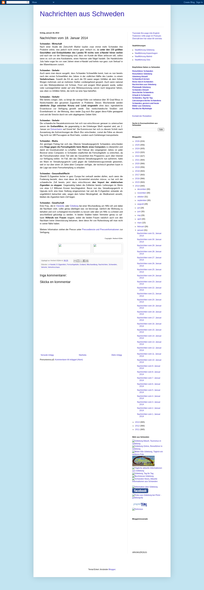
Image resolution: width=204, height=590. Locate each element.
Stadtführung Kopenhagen (146, 53)
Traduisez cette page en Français (146, 36)
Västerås (60, 206)
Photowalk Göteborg (141, 87)
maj (139, 215)
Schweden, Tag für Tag (142, 98)
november (142, 193)
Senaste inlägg (47, 355)
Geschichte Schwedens (143, 92)
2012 (137, 426)
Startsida (82, 355)
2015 (137, 182)
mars (139, 223)
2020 (137, 163)
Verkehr (44, 267)
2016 (137, 178)
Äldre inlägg (116, 355)
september (142, 200)
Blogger (112, 569)
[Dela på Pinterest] (87, 260)
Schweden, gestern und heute (145, 103)
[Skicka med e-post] (75, 260)
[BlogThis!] (78, 260)
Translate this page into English (146, 33)
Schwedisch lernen (140, 79)
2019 (137, 167)
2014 (137, 186)
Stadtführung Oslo (142, 60)
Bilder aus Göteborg (141, 106)
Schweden (113, 264)
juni (139, 211)
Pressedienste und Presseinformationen (100, 229)
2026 (137, 141)
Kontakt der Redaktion (142, 116)
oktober (140, 197)
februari (141, 226)
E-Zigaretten (61, 264)
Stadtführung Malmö (143, 56)
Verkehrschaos (54, 267)
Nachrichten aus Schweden (82, 14)
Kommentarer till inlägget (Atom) (69, 360)
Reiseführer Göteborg (142, 74)
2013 (137, 422)
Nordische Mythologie (142, 108)
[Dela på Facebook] (84, 260)
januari (140, 230)
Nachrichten (103, 264)
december (142, 189)
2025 (137, 145)
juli (138, 208)
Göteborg (74, 206)
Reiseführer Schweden (142, 71)
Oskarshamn (56, 129)
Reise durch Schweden (142, 82)
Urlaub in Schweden (141, 95)
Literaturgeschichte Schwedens (146, 100)
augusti (140, 204)
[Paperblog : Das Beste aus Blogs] (140, 506)
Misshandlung (92, 264)
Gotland (83, 264)
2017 (137, 175)
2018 (137, 171)
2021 (137, 160)
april (139, 219)
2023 (137, 152)
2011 (137, 429)
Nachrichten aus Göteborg (144, 84)
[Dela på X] (81, 260)
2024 (137, 148)
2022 (137, 156)
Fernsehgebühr (73, 264)
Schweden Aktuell (140, 90)
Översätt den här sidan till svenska (147, 38)
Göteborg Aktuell (140, 76)
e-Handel (51, 264)
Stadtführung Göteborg (144, 50)
